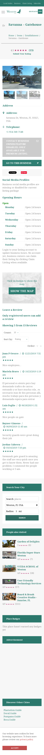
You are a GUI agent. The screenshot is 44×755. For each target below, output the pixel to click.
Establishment (31, 35)
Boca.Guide (10, 719)
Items (19, 35)
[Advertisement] (22, 668)
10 (15, 332)
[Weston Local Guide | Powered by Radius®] (13, 11)
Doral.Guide (10, 713)
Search (10, 498)
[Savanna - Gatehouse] (10, 96)
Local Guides (7, 3)
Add (40, 11)
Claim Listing (27, 3)
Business (17, 3)
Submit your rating (22, 54)
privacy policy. (26, 739)
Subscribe (37, 3)
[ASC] (41, 345)
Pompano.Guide (12, 716)
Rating (18, 339)
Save (24, 172)
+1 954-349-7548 (14, 131)
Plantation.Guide (13, 710)
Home (11, 35)
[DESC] (37, 345)
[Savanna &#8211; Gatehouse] (22, 96)
